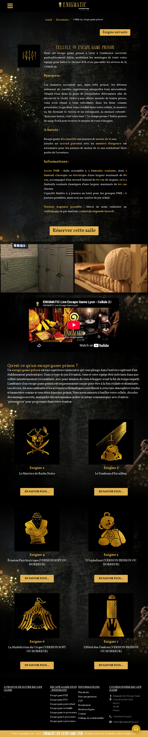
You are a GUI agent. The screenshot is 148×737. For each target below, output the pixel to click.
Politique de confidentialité (91, 718)
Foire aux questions (87, 696)
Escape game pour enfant (62, 704)
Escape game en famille (61, 708)
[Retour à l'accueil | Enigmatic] (74, 6)
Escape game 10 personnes (63, 712)
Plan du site (83, 692)
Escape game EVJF (59, 695)
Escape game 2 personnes (63, 721)
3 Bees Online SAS (126, 733)
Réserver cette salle (74, 230)
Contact (82, 713)
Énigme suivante (115, 32)
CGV (80, 701)
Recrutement (84, 705)
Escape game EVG (59, 699)
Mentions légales (86, 709)
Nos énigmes (62, 20)
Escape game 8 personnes (63, 717)
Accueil (48, 20)
